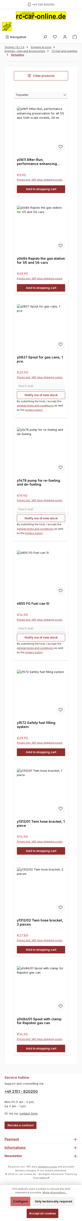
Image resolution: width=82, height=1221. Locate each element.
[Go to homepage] (41, 16)
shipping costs (47, 1166)
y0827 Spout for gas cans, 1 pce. (40, 359)
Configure (20, 1201)
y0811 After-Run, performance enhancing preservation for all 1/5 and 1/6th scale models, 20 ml (39, 162)
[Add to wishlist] (60, 147)
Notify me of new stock (41, 395)
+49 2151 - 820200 (21, 1091)
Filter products (43, 75)
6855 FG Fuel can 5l (33, 603)
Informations (15, 1147)
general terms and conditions (35, 405)
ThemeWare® (41, 1178)
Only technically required (53, 1201)
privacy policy (34, 409)
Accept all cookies (42, 1213)
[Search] (45, 37)
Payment (12, 1139)
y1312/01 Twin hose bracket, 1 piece (41, 823)
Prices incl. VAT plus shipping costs (39, 179)
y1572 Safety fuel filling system (36, 725)
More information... (55, 1192)
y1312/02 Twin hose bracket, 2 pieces (40, 922)
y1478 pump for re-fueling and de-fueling (38, 482)
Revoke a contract (20, 1125)
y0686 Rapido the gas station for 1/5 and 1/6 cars (41, 260)
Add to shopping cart (41, 189)
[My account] (65, 37)
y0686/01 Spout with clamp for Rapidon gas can (39, 1021)
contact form (28, 1113)
